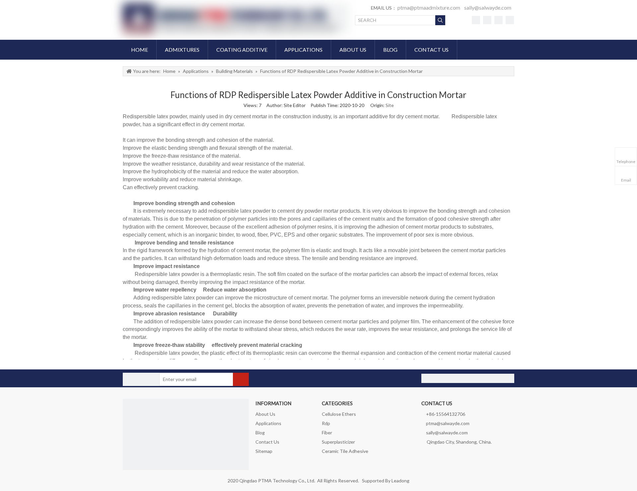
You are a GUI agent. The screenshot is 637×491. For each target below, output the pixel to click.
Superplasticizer (338, 442)
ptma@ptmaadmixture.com (428, 7)
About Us (265, 414)
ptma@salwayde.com (447, 423)
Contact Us (267, 442)
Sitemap (263, 451)
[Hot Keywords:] (440, 20)
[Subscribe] (241, 379)
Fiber (327, 432)
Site (390, 105)
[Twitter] (487, 20)
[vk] (498, 20)
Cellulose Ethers (339, 414)
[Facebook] (476, 20)
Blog (260, 432)
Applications (268, 423)
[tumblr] (510, 20)
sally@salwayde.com (487, 7)
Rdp (326, 423)
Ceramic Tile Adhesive (345, 451)
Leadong (400, 480)
